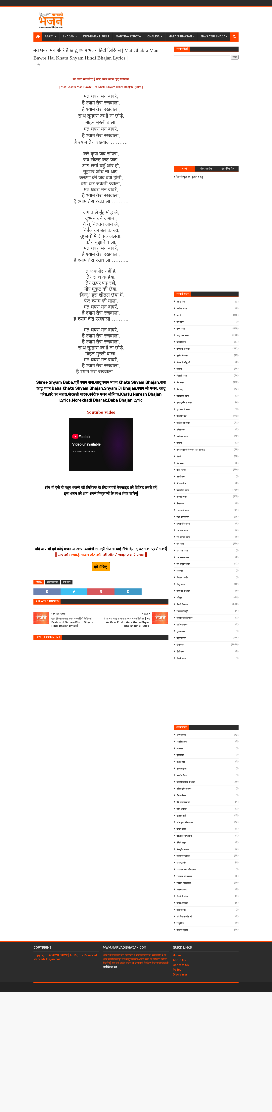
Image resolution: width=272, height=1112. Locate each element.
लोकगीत (180, 571)
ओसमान (180, 748)
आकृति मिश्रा (182, 741)
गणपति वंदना (181, 342)
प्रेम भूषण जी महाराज (185, 822)
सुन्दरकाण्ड (181, 631)
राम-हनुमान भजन (183, 564)
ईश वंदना (180, 322)
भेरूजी (179, 456)
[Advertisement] (166, 19)
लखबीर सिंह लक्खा (184, 883)
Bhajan (68, 36)
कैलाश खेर (181, 762)
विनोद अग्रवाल (182, 903)
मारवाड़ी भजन (182, 497)
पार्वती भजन (181, 429)
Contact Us (181, 965)
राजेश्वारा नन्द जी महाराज (186, 869)
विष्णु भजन (181, 584)
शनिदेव (179, 597)
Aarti (49, 36)
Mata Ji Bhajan (180, 36)
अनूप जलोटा (181, 735)
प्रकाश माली (181, 815)
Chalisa (153, 36)
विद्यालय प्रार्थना (182, 577)
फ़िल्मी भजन (181, 658)
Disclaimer (180, 974)
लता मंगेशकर (182, 889)
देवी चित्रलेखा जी (183, 802)
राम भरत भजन (182, 550)
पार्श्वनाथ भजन (182, 436)
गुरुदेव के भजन (182, 355)
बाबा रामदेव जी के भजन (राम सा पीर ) (191, 450)
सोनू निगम (180, 923)
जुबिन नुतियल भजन (184, 788)
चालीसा (179, 369)
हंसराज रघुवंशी (182, 930)
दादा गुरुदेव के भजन (184, 402)
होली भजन (180, 651)
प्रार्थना (179, 443)
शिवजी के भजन (182, 604)
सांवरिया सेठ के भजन (184, 618)
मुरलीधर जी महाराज (184, 836)
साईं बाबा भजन (182, 624)
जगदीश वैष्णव (182, 775)
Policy (177, 970)
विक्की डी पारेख (182, 896)
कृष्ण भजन (181, 329)
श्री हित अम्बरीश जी (184, 916)
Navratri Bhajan (214, 36)
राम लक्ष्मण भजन (183, 557)
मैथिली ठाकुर (181, 842)
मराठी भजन (181, 476)
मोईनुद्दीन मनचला (183, 849)
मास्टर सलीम (181, 829)
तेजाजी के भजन (183, 396)
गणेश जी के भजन (183, 349)
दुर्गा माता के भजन (183, 409)
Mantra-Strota (128, 36)
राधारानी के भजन (183, 524)
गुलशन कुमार (182, 768)
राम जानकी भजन (183, 537)
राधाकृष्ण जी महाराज (184, 876)
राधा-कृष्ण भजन (183, 517)
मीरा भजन (180, 503)
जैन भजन (180, 382)
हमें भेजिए (101, 566)
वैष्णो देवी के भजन (183, 591)
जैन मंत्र (180, 389)
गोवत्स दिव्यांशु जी (183, 362)
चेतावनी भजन (182, 376)
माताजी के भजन (183, 490)
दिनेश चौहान (181, 795)
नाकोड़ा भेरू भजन (183, 423)
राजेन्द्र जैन (181, 862)
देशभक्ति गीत (181, 416)
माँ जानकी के (181, 483)
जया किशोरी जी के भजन (186, 782)
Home (177, 955)
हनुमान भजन (181, 638)
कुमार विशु (180, 755)
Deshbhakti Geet (96, 36)
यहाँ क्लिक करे (110, 967)
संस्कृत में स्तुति (182, 611)
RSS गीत (181, 301)
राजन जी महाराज (183, 856)
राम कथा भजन (182, 530)
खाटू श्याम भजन (52, 582)
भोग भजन (180, 463)
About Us (179, 960)
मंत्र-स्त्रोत (181, 470)
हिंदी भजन (180, 645)
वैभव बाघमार (181, 910)
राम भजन (180, 544)
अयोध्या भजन (182, 308)
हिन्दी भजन (66, 582)
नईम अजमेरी (181, 809)
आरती (179, 315)
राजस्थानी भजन (183, 510)
